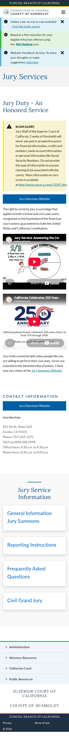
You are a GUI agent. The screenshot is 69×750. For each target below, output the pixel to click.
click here (32, 62)
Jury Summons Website (34, 199)
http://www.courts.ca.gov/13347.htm (43, 185)
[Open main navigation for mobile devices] (63, 12)
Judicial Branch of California (34, 3)
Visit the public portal (26, 26)
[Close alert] (62, 21)
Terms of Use (42, 722)
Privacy (7, 722)
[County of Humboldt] (25, 14)
